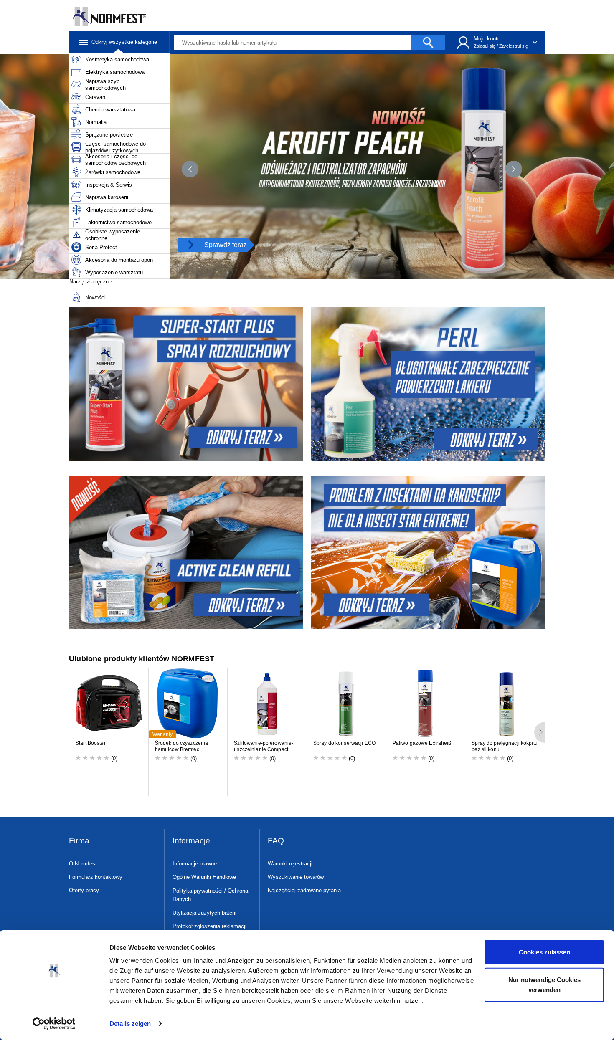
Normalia (96, 122)
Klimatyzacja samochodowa (119, 210)
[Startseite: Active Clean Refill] (185, 552)
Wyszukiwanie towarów (296, 877)
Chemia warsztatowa (110, 109)
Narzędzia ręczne (90, 281)
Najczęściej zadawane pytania (304, 890)
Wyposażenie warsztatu (114, 272)
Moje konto (487, 38)
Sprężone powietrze (109, 135)
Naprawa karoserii (106, 197)
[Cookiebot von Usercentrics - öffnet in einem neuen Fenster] (54, 1023)
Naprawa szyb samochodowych (105, 84)
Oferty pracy (84, 890)
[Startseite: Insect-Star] (429, 552)
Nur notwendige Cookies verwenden (544, 984)
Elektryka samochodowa (115, 72)
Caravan (95, 97)
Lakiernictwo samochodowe (118, 222)
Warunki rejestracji (290, 863)
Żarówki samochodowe (112, 172)
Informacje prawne (195, 863)
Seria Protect (101, 247)
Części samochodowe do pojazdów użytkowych (115, 147)
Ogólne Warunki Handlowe (204, 877)
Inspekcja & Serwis (108, 185)
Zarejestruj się (513, 45)
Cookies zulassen (544, 952)
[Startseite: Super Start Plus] (185, 384)
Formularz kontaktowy (95, 877)
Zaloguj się (484, 45)
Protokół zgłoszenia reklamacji (209, 926)
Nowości (95, 297)
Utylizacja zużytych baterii (204, 913)
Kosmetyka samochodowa (117, 59)
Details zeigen (130, 1023)
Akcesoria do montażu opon (119, 260)
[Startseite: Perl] (429, 384)
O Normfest (83, 863)
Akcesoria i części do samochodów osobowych (115, 159)
